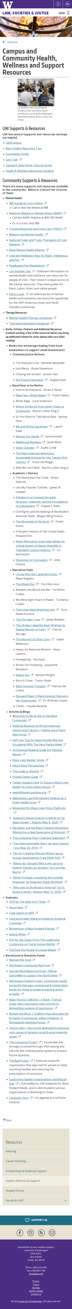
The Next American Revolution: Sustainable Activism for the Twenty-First (41, 458)
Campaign (18, 1098)
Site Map (36, 1287)
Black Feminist (31, 686)
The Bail (19, 1061)
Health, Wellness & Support (23, 1181)
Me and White (32, 426)
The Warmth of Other (33, 639)
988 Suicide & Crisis (26, 203)
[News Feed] (42, 1232)
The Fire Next (28, 619)
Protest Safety (25, 777)
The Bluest (25, 584)
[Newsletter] (52, 1232)
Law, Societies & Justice (26, 13)
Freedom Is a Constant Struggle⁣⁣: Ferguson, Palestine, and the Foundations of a (42, 502)
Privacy (36, 1281)
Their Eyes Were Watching (35, 610)
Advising (11, 1151)
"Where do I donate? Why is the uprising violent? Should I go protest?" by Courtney (38, 868)
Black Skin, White (31, 395)
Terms (36, 1284)
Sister (25, 448)
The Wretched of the (32, 521)
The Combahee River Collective (38, 838)
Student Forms (15, 1191)
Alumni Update (36, 1291)
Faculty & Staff (14, 1200)
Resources (12, 41)
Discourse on (32, 560)
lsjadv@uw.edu (36, 1273)
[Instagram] (31, 1232)
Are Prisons (30, 380)
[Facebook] (21, 1232)
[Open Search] (67, 4)
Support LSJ (39, 1220)
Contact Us (36, 1294)
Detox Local (16, 294)
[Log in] (58, 4)
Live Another (20, 271)
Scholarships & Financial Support (26, 1171)
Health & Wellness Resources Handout (30, 171)
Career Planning (16, 1161)
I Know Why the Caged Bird (36, 574)
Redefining (28, 442)
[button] (36, 92)
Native (22, 675)
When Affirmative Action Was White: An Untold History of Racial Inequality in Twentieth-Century (40, 546)
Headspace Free (27, 265)
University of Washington (30, 1301)
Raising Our (27, 436)
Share (9, 1120)
